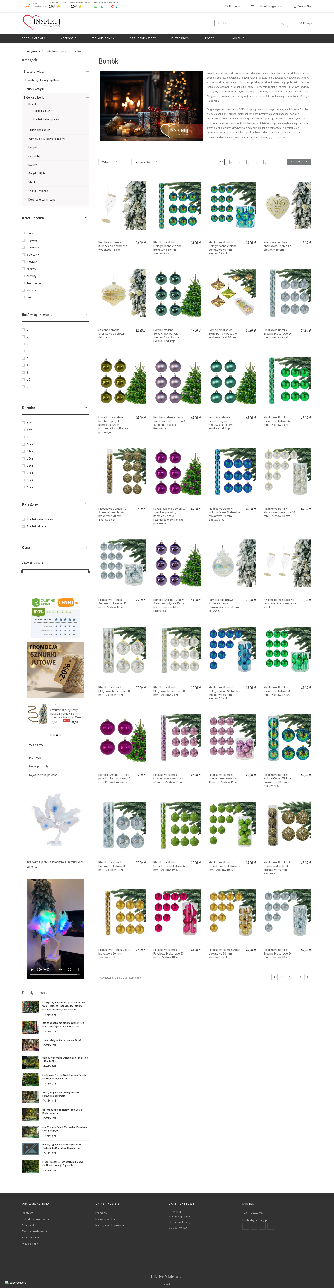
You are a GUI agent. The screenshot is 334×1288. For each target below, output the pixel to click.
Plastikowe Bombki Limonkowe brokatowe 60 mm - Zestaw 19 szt (169, 866)
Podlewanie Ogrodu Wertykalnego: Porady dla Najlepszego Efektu (64, 1076)
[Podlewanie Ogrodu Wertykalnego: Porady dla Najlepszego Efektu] (30, 1079)
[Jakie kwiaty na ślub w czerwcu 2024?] (30, 1045)
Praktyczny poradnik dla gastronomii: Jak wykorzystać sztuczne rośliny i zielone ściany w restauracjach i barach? (63, 1006)
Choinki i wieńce (38, 191)
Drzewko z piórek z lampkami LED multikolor (55, 862)
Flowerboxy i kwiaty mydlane (42, 80)
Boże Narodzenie (34, 97)
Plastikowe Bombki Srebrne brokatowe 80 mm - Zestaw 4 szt (112, 866)
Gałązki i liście (36, 173)
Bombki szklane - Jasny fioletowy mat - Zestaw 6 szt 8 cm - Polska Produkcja (169, 423)
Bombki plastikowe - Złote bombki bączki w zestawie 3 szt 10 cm (223, 333)
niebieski (32, 261)
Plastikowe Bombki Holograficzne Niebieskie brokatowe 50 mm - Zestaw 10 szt (224, 693)
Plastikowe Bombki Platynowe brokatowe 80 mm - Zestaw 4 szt (114, 691)
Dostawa (27, 1212)
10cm (30, 444)
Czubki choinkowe (39, 130)
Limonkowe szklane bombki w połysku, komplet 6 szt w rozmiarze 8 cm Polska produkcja (113, 425)
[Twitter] (262, 1226)
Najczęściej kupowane (43, 775)
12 (28, 386)
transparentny (36, 283)
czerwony (33, 247)
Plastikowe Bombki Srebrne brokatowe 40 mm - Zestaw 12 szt (112, 603)
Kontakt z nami (31, 1237)
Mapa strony (30, 1243)
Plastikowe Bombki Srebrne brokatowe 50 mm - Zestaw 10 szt (278, 953)
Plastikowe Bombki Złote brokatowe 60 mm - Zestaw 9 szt (114, 953)
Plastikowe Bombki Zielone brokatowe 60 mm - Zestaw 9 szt (277, 421)
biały (30, 233)
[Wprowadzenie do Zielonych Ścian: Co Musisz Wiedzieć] (30, 1114)
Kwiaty (32, 165)
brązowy (32, 240)
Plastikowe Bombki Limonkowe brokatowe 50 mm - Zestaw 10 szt (225, 866)
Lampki (32, 147)
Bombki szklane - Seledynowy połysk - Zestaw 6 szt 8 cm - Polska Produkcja (166, 335)
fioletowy (33, 254)
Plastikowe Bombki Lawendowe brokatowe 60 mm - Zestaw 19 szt (168, 778)
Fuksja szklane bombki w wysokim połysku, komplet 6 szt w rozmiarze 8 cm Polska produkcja (169, 516)
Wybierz (106, 162)
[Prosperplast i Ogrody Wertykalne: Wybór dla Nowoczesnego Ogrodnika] (30, 1166)
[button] (86, 218)
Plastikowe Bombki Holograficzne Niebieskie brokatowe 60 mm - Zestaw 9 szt (224, 514)
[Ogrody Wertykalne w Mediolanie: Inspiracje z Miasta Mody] (30, 1062)
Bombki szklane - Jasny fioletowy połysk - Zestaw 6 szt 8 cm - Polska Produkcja (170, 605)
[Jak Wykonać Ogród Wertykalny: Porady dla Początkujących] (30, 1132)
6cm (29, 430)
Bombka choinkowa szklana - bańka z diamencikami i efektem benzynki (224, 605)
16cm (30, 487)
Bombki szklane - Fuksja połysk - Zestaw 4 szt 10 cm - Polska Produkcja (114, 778)
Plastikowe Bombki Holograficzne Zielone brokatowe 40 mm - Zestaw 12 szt (223, 248)
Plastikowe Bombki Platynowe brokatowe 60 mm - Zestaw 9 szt (169, 691)
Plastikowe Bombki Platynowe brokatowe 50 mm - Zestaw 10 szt (279, 512)
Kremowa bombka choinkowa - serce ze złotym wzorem (277, 246)
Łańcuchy (34, 156)
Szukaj (283, 23)
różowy (31, 269)
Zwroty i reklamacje (34, 1231)
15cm (30, 480)
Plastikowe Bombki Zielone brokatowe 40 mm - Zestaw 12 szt (277, 691)
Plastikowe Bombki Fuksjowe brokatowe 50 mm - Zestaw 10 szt (168, 953)
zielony (31, 290)
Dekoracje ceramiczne (41, 199)
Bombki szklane (42, 111)
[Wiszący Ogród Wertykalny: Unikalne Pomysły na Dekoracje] (30, 1097)
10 (28, 379)
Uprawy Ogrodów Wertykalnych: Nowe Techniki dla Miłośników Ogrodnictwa (62, 1146)
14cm (30, 473)
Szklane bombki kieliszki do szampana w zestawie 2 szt (280, 603)
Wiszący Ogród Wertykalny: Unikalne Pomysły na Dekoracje (61, 1094)
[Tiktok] (270, 1226)
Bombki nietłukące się (46, 119)
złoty (30, 297)
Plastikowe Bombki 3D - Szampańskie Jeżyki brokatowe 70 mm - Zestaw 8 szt (113, 514)
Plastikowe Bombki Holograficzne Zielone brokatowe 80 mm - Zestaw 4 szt (278, 780)
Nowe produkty (38, 766)
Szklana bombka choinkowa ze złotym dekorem (112, 333)
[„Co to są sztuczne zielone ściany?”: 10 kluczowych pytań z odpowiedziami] (30, 1027)
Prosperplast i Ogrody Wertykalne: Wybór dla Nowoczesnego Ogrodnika (63, 1163)
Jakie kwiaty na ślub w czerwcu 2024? (61, 1040)
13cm (30, 465)
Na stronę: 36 (142, 162)
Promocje (35, 757)
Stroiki (32, 182)
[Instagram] (254, 1226)
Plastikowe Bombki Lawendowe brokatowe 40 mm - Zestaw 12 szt (224, 778)
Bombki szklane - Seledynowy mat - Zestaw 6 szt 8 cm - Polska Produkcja (221, 423)
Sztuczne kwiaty (34, 71)
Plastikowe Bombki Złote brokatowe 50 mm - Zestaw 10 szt (224, 953)
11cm (30, 451)
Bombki (32, 104)
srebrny (31, 276)
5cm (29, 423)
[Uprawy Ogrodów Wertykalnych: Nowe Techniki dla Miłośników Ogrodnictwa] (30, 1149)
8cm (29, 437)
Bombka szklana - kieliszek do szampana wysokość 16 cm (112, 246)
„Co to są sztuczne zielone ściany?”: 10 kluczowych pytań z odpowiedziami (63, 1024)
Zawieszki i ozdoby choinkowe (46, 138)
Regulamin (29, 1225)
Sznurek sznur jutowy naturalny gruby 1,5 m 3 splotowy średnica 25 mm (66, 713)
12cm (30, 458)
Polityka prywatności (35, 1219)
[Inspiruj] (41, 23)
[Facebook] (245, 1226)
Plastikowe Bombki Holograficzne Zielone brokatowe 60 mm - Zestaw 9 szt (167, 248)
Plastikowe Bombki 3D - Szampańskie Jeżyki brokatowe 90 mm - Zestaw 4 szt (279, 868)
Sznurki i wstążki (34, 89)
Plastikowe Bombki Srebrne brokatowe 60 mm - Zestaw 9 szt (278, 333)
